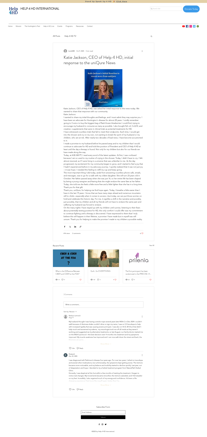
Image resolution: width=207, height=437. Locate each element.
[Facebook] (187, 26)
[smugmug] (198, 26)
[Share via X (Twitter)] (70, 227)
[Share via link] (80, 227)
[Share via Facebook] (65, 227)
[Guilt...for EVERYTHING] (103, 258)
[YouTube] (183, 26)
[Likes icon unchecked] (70, 348)
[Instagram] (190, 26)
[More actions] (142, 51)
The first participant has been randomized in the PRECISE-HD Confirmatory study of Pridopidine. (138, 272)
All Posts (56, 36)
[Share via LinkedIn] (75, 227)
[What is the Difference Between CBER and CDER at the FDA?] (68, 258)
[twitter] (106, 424)
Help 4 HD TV (70, 36)
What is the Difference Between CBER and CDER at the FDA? (68, 272)
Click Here (121, 1)
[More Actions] (142, 316)
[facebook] (99, 424)
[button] (151, 36)
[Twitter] (194, 26)
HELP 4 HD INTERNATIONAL (39, 8)
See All (151, 245)
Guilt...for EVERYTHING (100, 271)
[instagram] (102, 424)
